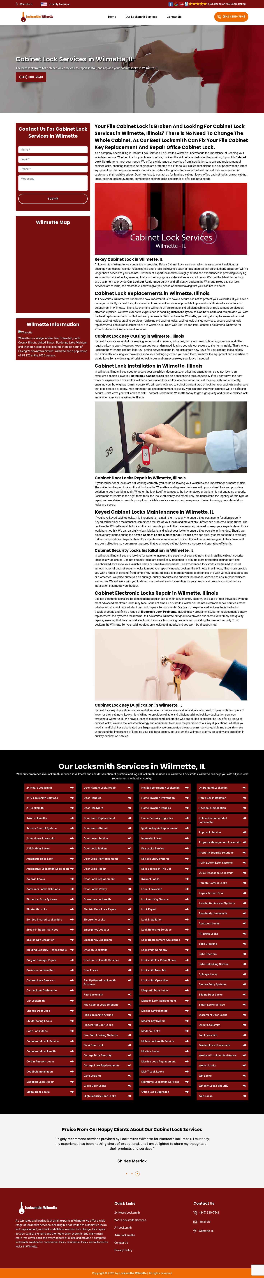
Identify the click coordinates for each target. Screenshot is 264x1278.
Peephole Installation (212, 808)
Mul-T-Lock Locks (152, 1071)
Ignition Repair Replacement (159, 828)
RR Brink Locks (208, 933)
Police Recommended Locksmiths (213, 820)
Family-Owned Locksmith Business (100, 982)
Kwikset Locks (150, 879)
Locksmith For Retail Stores (158, 960)
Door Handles (92, 798)
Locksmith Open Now (154, 980)
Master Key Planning (154, 1010)
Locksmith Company (154, 950)
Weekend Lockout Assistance (218, 1055)
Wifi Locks (205, 1075)
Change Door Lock (38, 1010)
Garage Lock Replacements (101, 1065)
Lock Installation (151, 919)
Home (112, 16)
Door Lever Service (96, 838)
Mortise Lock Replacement (158, 1061)
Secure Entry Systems (212, 984)
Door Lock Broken (95, 848)
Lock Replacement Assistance (160, 939)
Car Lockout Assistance (41, 990)
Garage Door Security (97, 1055)
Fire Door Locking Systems (101, 1035)
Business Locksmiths (39, 970)
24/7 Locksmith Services (42, 798)
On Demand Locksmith (213, 787)
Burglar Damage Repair (41, 960)
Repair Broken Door (211, 893)
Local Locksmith (151, 889)
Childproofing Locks (39, 1021)
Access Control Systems (41, 828)
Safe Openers (208, 954)
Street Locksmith (209, 1025)
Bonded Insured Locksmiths (44, 919)
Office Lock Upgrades (155, 1092)
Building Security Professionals (46, 950)
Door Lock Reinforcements (101, 858)
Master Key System (153, 1021)
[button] (126, 1173)
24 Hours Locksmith (39, 787)
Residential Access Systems (217, 903)
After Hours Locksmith (40, 838)
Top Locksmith (208, 1035)
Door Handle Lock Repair (100, 787)
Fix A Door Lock (94, 1045)
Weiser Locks (207, 1065)
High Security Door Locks (100, 1096)
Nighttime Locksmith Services (160, 1081)
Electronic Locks (94, 919)
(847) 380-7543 (234, 16)
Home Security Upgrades (157, 818)
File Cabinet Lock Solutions (101, 1004)
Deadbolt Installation (39, 1071)
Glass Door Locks (95, 1085)
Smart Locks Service (212, 1004)
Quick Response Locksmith (216, 873)
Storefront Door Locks (213, 1015)
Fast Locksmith (93, 994)
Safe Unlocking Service (214, 964)
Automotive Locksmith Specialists (47, 868)
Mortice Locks (150, 1051)
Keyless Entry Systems (155, 858)
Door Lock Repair (95, 868)
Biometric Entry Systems (41, 899)
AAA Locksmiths (36, 818)
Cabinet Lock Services (40, 980)
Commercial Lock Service (42, 1041)
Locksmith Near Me (153, 970)
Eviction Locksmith (96, 950)
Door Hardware (93, 808)
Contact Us (174, 16)
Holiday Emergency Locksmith (160, 787)
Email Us (205, 1221)
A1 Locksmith (35, 808)
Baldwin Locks (35, 879)
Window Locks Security (213, 1085)
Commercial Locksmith (41, 1051)
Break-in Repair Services (42, 929)
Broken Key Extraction (40, 939)
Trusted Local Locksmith (214, 1045)
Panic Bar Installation (212, 798)
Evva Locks (91, 970)
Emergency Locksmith (98, 939)
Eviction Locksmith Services (101, 960)
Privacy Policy (123, 1250)
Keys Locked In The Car (156, 868)
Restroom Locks (209, 923)
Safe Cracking (208, 943)
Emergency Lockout (96, 929)
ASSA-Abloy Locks (38, 848)
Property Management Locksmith (220, 842)
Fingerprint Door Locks (98, 1025)
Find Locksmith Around (98, 1015)
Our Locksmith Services (141, 16)
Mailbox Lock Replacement (158, 1000)
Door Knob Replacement (99, 818)
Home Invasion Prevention (158, 798)
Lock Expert (148, 909)
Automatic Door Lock (39, 858)
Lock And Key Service (155, 899)
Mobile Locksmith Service (157, 1041)
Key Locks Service (152, 848)
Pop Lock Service (210, 832)
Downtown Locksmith (97, 899)
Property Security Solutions (216, 852)
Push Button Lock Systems (216, 862)
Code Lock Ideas (37, 1031)
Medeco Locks (150, 1031)
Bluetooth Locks (36, 909)
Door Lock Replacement (99, 879)
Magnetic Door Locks (154, 990)
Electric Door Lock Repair (100, 909)
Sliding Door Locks (211, 994)
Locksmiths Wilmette (133, 1273)
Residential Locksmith (213, 913)
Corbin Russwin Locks (40, 1061)
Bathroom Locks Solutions (43, 889)
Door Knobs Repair (96, 828)
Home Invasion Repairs (156, 808)
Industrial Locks (151, 838)
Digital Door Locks (38, 1092)
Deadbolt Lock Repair (40, 1081)
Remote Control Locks (213, 883)
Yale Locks (205, 1096)
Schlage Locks (208, 974)
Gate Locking (92, 1075)
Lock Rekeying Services (156, 929)
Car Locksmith (35, 1000)
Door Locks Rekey (95, 889)
